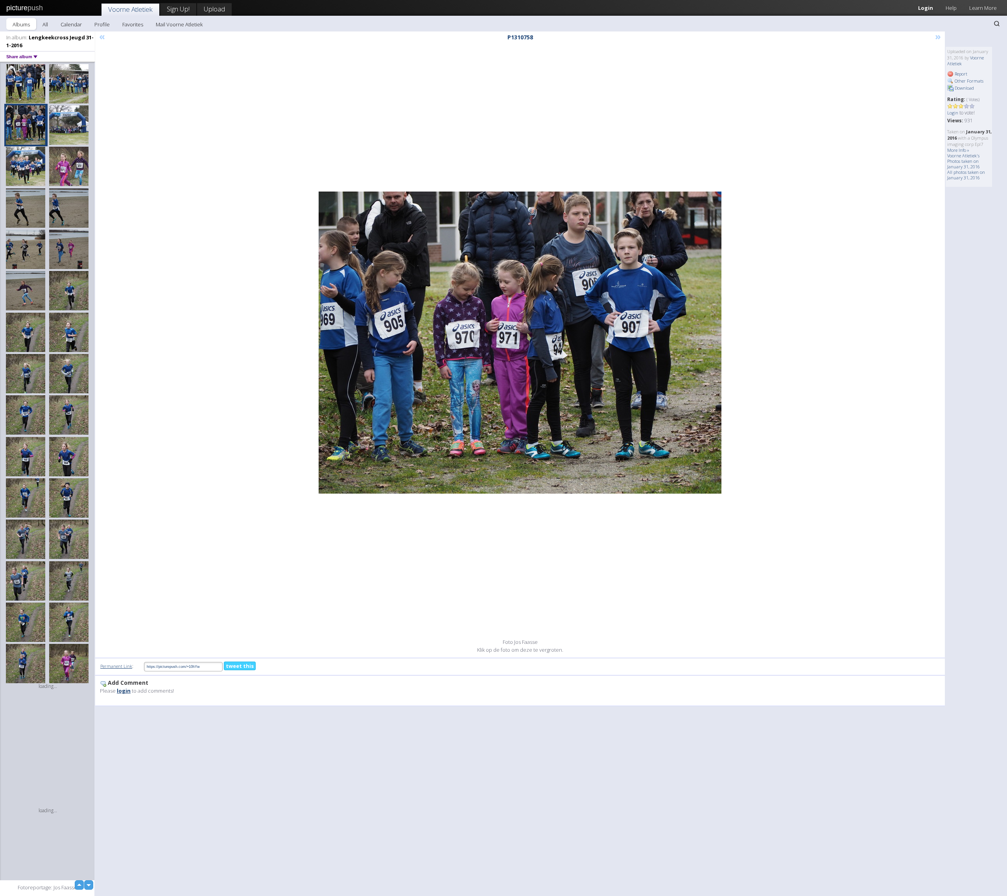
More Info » (958, 150)
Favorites (132, 24)
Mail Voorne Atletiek (179, 24)
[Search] (996, 23)
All (45, 24)
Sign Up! (178, 8)
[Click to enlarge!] (520, 343)
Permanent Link (116, 666)
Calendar (71, 24)
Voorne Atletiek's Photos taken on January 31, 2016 (963, 161)
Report (960, 74)
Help (951, 7)
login (124, 690)
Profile (102, 24)
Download (964, 88)
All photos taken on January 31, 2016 (966, 175)
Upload (214, 8)
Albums (21, 24)
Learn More (983, 7)
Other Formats (968, 81)
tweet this (240, 665)
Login (925, 7)
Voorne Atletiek (130, 9)
